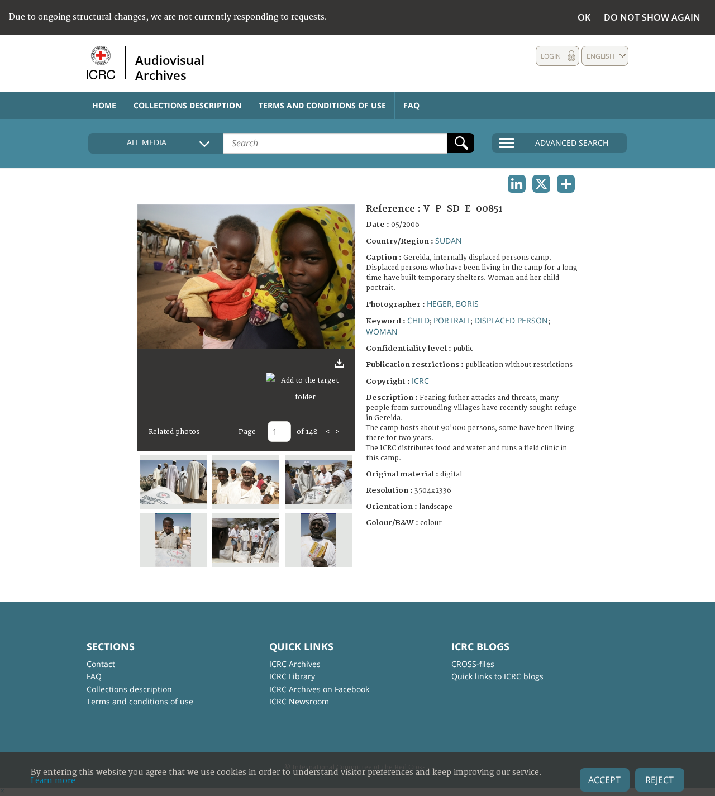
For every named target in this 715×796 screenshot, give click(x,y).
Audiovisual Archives (169, 67)
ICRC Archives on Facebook (319, 689)
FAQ (411, 105)
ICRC (420, 380)
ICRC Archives (295, 664)
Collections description (187, 105)
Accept (604, 780)
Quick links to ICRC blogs (497, 676)
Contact (101, 664)
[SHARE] (566, 184)
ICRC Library (292, 676)
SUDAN (448, 240)
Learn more (53, 780)
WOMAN (382, 331)
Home (104, 105)
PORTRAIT (451, 320)
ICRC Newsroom (299, 701)
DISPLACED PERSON (511, 320)
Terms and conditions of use (322, 105)
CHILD (418, 320)
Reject (659, 780)
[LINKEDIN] (517, 184)
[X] (541, 184)
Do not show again (652, 17)
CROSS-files (472, 664)
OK (584, 17)
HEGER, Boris (453, 303)
